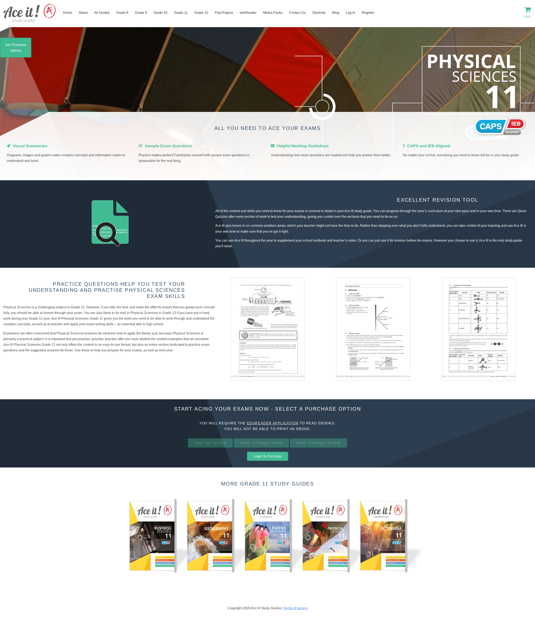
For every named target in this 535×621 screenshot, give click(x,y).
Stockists (319, 12)
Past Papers (224, 12)
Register (368, 12)
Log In (350, 12)
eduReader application (273, 423)
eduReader (248, 12)
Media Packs (272, 12)
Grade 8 (122, 12)
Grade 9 (141, 12)
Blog (335, 12)
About (83, 12)
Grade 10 (160, 12)
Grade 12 (201, 12)
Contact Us (297, 12)
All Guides (102, 12)
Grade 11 (181, 12)
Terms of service (296, 608)
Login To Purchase (268, 456)
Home (67, 12)
